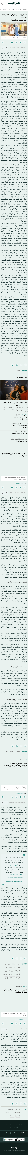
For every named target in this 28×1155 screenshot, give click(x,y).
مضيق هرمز (9, 966)
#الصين (11, 863)
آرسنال (18, 1115)
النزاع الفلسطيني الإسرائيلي (12, 969)
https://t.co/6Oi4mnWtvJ (16, 873)
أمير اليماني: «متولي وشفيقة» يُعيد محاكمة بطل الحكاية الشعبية (20, 424)
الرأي (9, 8)
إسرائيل (12, 976)
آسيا (21, 758)
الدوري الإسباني (16, 1111)
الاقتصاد (4, 8)
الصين (5, 973)
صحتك (25, 449)
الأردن (10, 973)
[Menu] (26, 3)
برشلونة (7, 1111)
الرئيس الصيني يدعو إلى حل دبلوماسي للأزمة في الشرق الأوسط (15, 763)
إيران (6, 976)
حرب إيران (17, 966)
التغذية (12, 750)
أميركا (6, 750)
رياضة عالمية (18, 985)
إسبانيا (12, 1115)
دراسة (18, 750)
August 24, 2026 (18, 880)
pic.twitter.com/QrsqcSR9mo (15, 876)
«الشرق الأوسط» (18, 482)
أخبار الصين (8, 962)
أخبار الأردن (17, 973)
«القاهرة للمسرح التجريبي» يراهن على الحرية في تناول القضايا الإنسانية (20, 416)
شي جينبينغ (16, 962)
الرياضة (25, 985)
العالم (13, 8)
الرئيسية (25, 8)
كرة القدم (10, 1108)
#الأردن (16, 863)
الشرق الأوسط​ (18, 8)
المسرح (18, 369)
